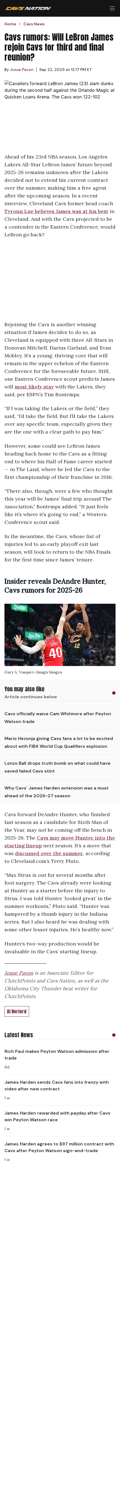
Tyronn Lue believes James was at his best (56, 211)
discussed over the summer (49, 853)
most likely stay (34, 386)
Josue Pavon (18, 973)
